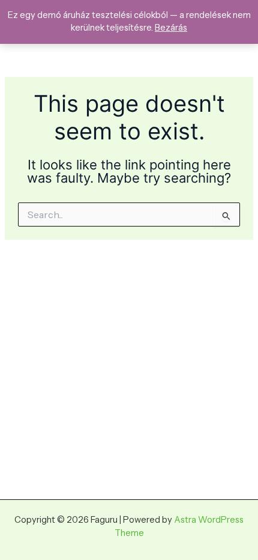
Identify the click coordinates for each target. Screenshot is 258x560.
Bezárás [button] (171, 27)
